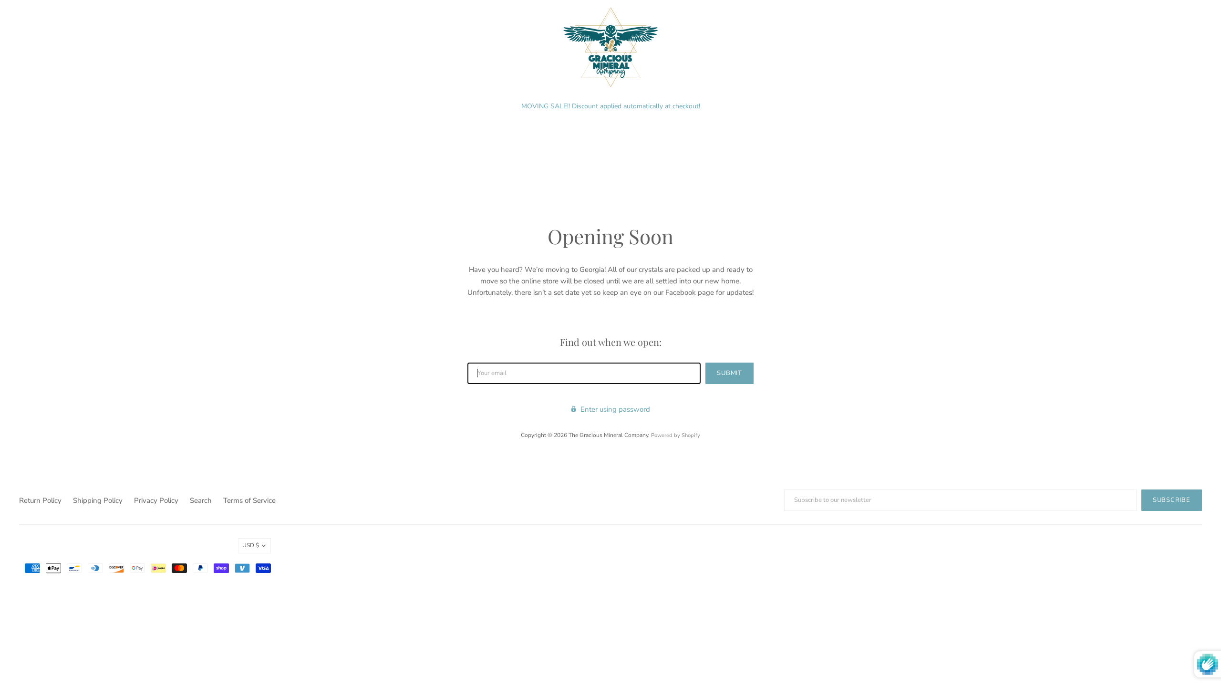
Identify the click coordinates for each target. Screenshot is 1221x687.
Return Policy (40, 500)
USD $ (250, 545)
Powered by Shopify (675, 435)
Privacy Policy (156, 500)
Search (201, 500)
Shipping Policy (98, 500)
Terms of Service (249, 500)
